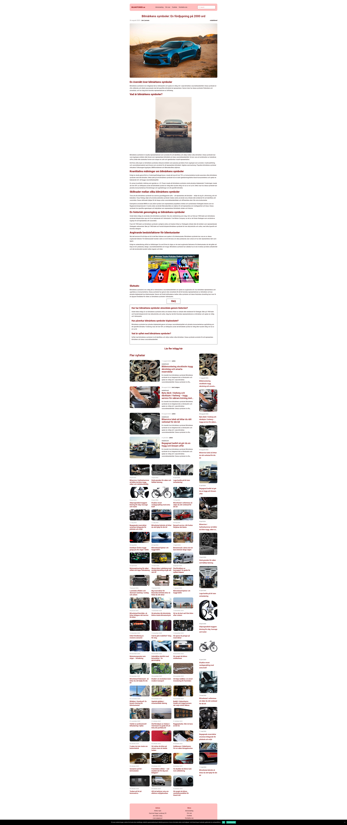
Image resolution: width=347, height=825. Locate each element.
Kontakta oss (183, 7)
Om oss (167, 7)
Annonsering (159, 7)
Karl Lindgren (176, 387)
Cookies (174, 7)
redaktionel (213, 20)
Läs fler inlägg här (173, 348)
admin (173, 361)
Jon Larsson (145, 20)
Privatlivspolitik (231, 822)
